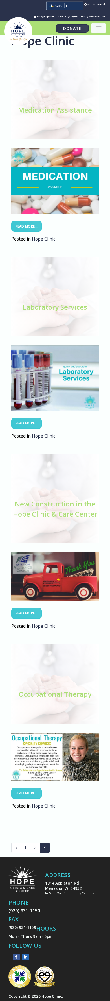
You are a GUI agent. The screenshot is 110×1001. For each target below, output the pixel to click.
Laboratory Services (55, 307)
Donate (72, 28)
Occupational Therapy (55, 694)
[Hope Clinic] (22, 883)
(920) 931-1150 (76, 16)
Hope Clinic (43, 239)
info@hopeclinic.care (49, 16)
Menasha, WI (96, 16)
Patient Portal (96, 4)
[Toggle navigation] (98, 28)
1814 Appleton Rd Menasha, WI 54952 (69, 887)
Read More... (27, 226)
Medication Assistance (55, 109)
